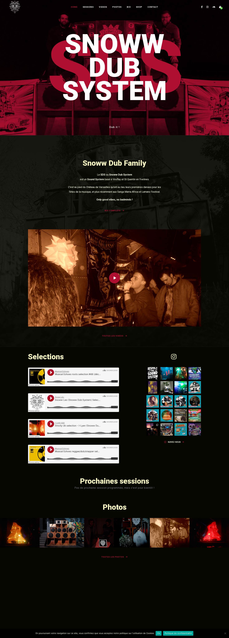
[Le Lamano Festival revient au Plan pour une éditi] (194, 373)
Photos (117, 7)
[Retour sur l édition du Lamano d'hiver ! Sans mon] (166, 373)
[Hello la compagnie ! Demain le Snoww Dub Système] (152, 387)
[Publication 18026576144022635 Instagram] (152, 373)
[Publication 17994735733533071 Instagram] (180, 415)
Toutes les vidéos (113, 336)
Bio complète (113, 210)
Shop (139, 7)
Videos (103, 7)
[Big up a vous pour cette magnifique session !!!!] (152, 429)
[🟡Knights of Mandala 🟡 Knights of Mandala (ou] (194, 401)
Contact (153, 7)
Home (74, 7)
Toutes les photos (112, 557)
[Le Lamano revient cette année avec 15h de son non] (180, 429)
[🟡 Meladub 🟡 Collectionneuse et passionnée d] (180, 401)
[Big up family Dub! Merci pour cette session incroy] (166, 429)
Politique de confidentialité (178, 633)
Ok (158, 633)
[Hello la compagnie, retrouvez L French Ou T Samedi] (180, 373)
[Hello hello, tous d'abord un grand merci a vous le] (180, 387)
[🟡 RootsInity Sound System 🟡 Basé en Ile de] (152, 415)
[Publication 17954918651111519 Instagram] (194, 415)
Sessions (88, 7)
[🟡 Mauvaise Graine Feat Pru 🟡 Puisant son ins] (166, 401)
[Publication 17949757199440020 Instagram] (166, 387)
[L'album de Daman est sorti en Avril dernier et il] (194, 429)
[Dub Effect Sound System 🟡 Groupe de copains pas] (166, 415)
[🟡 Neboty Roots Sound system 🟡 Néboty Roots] (152, 401)
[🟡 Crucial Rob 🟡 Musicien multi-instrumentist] (194, 387)
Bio (129, 7)
